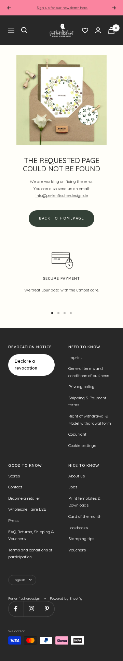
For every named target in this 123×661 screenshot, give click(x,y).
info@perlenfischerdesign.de (62, 195)
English (19, 580)
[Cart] (111, 30)
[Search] (24, 30)
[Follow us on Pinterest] (46, 608)
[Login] (98, 30)
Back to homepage (61, 218)
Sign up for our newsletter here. (62, 7)
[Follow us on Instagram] (31, 608)
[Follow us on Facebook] (16, 608)
